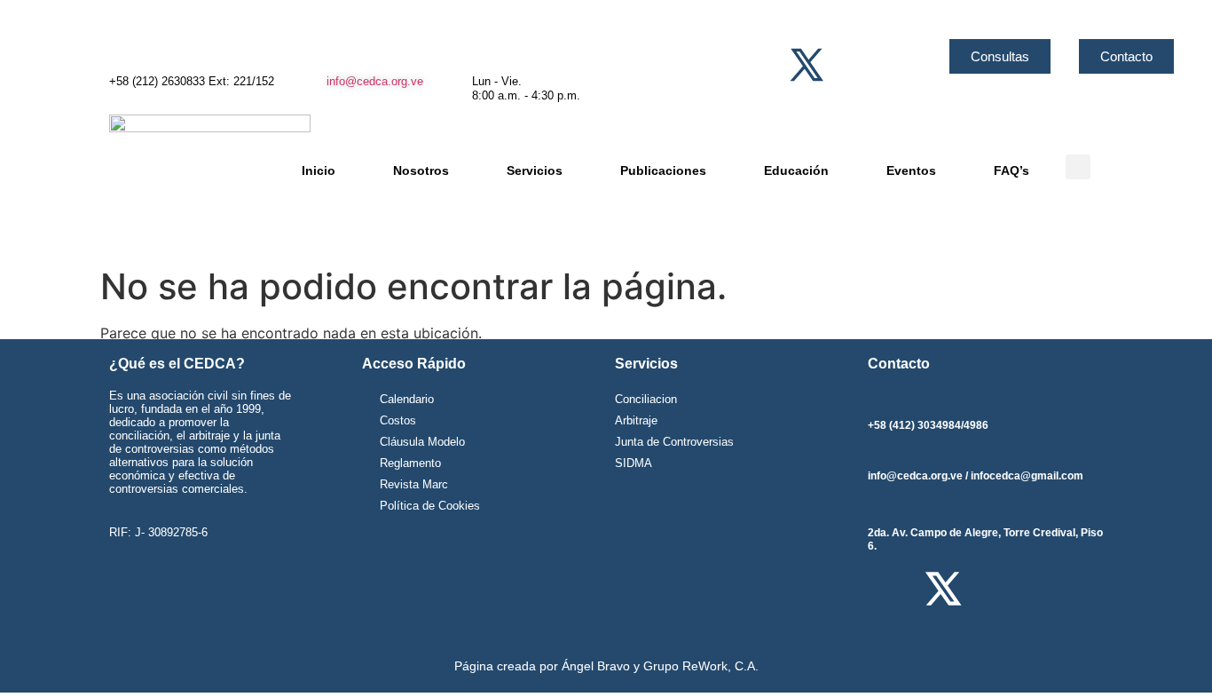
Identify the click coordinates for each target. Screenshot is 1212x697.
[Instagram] (842, 65)
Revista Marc (414, 484)
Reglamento (410, 463)
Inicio (318, 170)
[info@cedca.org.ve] (335, 53)
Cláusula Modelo (422, 441)
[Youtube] (878, 65)
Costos (398, 420)
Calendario (407, 399)
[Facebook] (770, 65)
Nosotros (421, 170)
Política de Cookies (430, 505)
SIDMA (633, 463)
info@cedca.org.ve (375, 81)
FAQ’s (1011, 170)
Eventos (911, 170)
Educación (796, 170)
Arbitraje (636, 420)
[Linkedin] (914, 65)
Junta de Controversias (674, 441)
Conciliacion (646, 399)
